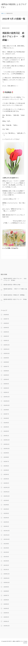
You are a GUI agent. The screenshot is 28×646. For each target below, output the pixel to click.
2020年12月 (6, 573)
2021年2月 (6, 565)
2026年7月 (6, 319)
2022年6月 (6, 509)
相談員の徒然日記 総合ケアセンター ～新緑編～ (13, 36)
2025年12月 (6, 345)
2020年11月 (6, 578)
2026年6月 (6, 323)
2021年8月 (6, 543)
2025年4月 (6, 379)
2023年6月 (6, 465)
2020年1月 (6, 621)
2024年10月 (6, 405)
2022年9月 (6, 500)
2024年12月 (6, 396)
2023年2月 (6, 483)
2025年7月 (6, 366)
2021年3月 (6, 561)
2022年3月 (6, 522)
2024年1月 (6, 435)
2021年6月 (6, 548)
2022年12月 (6, 487)
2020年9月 (6, 586)
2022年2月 (6, 526)
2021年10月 (6, 539)
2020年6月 (6, 599)
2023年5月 (6, 470)
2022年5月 (6, 513)
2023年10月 (6, 448)
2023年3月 (6, 478)
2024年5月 (6, 422)
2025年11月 (6, 349)
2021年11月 (6, 535)
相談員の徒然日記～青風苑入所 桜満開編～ (14, 295)
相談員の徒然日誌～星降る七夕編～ (12, 284)
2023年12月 (6, 440)
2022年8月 (6, 504)
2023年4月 (6, 474)
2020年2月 (6, 617)
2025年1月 (6, 392)
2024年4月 (6, 427)
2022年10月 (6, 496)
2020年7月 (6, 595)
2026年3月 (6, 332)
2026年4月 (6, 327)
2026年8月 (6, 314)
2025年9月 (6, 357)
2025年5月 (6, 375)
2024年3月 (6, 431)
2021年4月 (6, 556)
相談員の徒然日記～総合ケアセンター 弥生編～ (15, 300)
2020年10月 (6, 582)
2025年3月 (6, 383)
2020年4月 (6, 608)
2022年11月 (6, 491)
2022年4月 (6, 517)
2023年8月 (6, 457)
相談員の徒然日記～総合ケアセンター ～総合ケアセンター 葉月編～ (15, 279)
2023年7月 (6, 461)
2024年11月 (6, 401)
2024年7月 (6, 414)
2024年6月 (6, 418)
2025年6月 (6, 370)
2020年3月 (6, 612)
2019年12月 (6, 625)
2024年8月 (6, 409)
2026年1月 (6, 340)
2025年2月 (6, 388)
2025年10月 (6, 353)
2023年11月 (6, 444)
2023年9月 (6, 452)
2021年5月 (6, 552)
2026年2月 (6, 336)
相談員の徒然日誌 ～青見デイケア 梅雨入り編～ (15, 289)
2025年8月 (6, 362)
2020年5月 (6, 604)
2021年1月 (6, 569)
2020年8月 (6, 591)
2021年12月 (6, 530)
